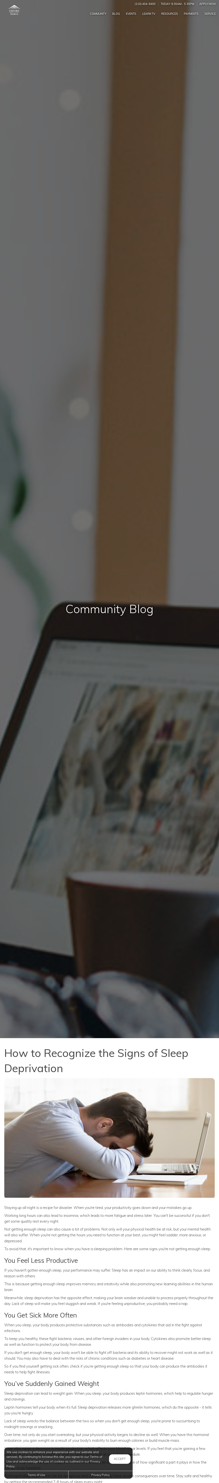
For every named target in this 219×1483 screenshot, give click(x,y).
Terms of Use (36, 1475)
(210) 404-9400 (145, 4)
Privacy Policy (100, 1475)
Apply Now (207, 4)
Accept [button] (120, 1459)
